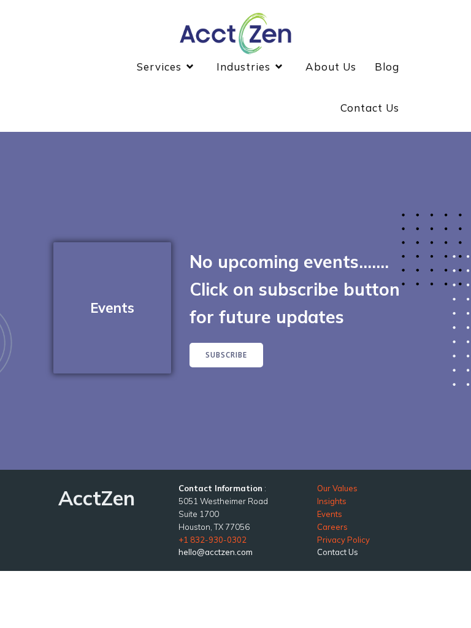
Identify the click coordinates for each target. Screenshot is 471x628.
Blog (387, 66)
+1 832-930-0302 (212, 540)
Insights (332, 501)
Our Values (337, 488)
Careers (332, 527)
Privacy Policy (343, 540)
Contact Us (369, 107)
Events (329, 514)
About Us (330, 66)
